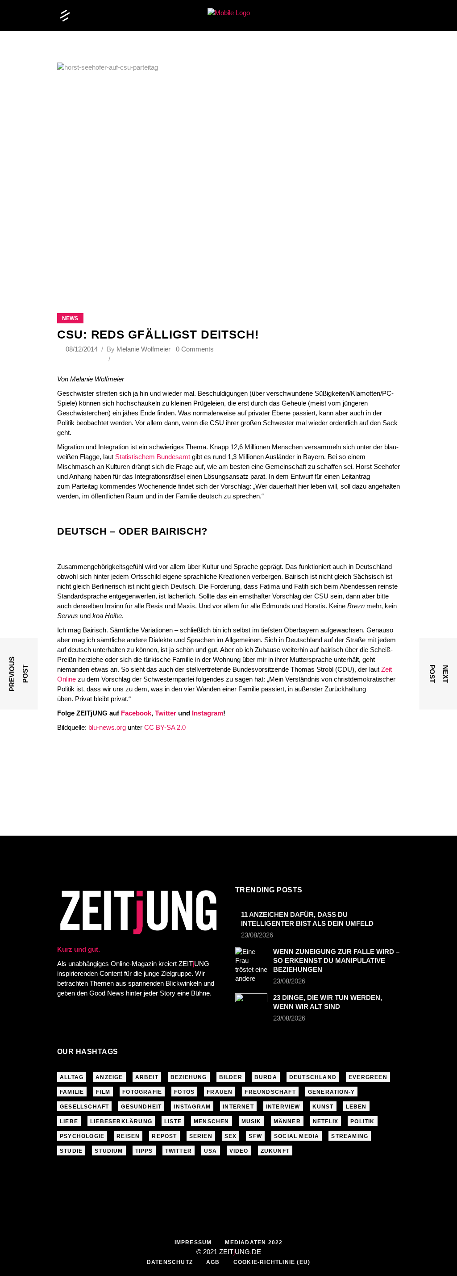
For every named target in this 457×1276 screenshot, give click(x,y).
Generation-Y (331, 1092)
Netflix (325, 1121)
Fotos (184, 1092)
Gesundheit (141, 1107)
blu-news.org (107, 727)
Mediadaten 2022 (254, 1242)
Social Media (296, 1136)
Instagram (207, 713)
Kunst (323, 1107)
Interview (283, 1107)
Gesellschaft (84, 1107)
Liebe (69, 1121)
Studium (109, 1151)
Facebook (136, 713)
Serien (200, 1136)
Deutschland (313, 1077)
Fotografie (142, 1092)
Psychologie (82, 1136)
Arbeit (146, 1077)
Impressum (193, 1242)
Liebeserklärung (121, 1121)
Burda (265, 1077)
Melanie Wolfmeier (143, 349)
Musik (251, 1121)
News (70, 318)
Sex (230, 1136)
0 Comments (195, 349)
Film (103, 1092)
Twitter (165, 713)
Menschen (211, 1121)
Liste (173, 1121)
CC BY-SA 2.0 (165, 727)
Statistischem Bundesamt (152, 456)
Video (239, 1151)
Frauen (220, 1092)
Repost (164, 1136)
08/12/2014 (83, 349)
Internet (238, 1107)
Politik (362, 1121)
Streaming (349, 1136)
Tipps (144, 1151)
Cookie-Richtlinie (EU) (271, 1262)
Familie (72, 1092)
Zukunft (275, 1151)
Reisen (128, 1136)
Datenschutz (170, 1262)
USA (210, 1151)
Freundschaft (270, 1092)
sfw (255, 1136)
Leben (356, 1107)
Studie (71, 1151)
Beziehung (188, 1077)
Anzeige (109, 1077)
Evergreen (368, 1077)
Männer (287, 1121)
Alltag (71, 1077)
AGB (213, 1262)
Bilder (230, 1077)
